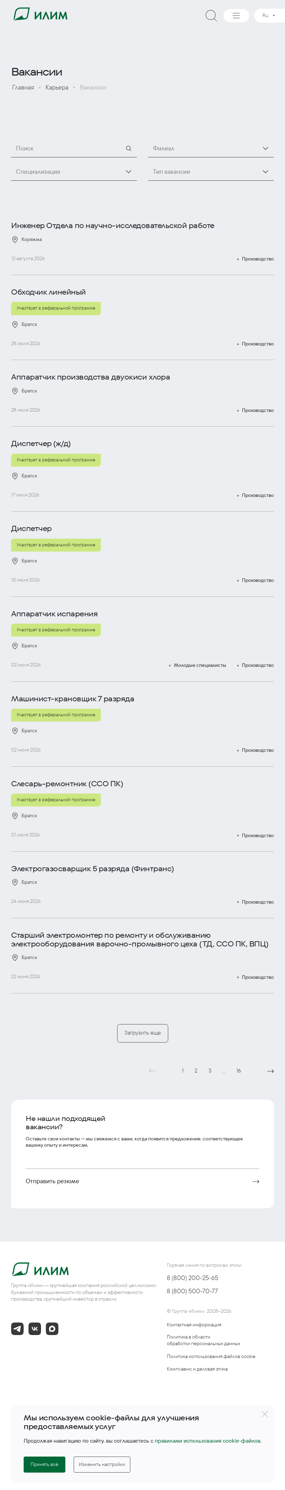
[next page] (270, 1071)
